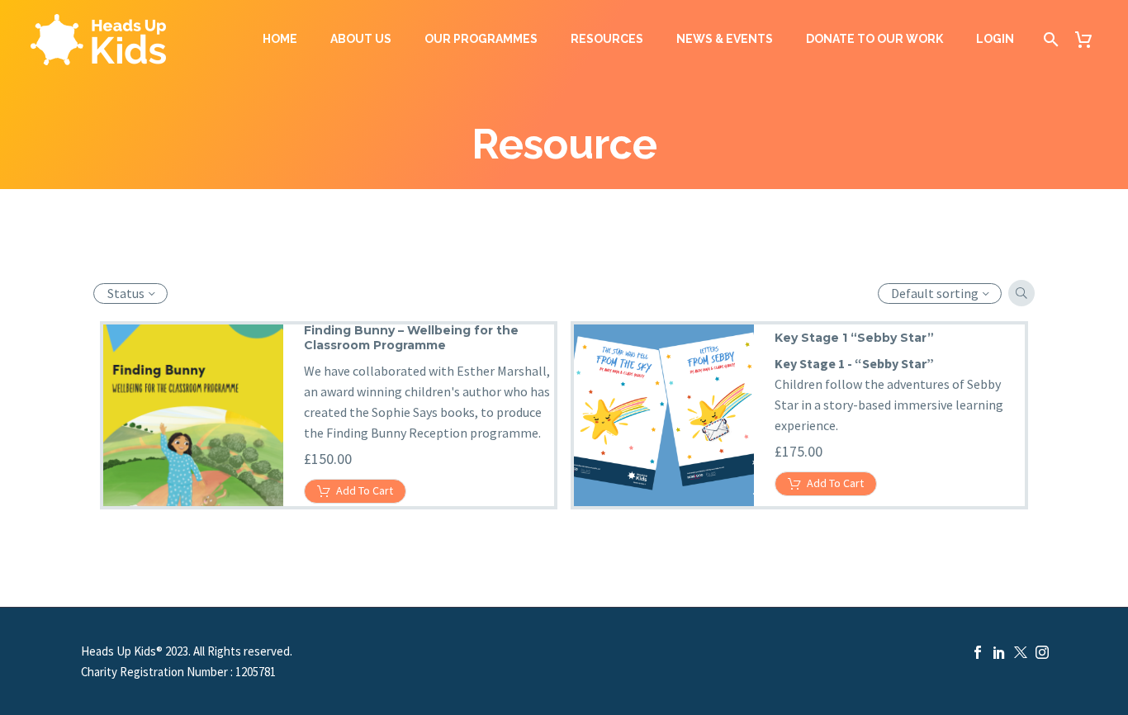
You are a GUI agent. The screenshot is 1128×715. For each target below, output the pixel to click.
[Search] (1048, 39)
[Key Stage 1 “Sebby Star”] (663, 415)
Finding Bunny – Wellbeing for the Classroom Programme (411, 338)
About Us (360, 38)
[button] (1021, 293)
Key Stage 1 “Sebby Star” (854, 337)
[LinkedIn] (999, 652)
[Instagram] (1042, 652)
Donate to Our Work (874, 38)
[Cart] (1089, 39)
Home (280, 38)
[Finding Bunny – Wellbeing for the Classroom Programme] (192, 415)
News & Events (724, 38)
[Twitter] (1020, 652)
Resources (607, 38)
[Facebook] (977, 652)
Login (995, 38)
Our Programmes (481, 38)
